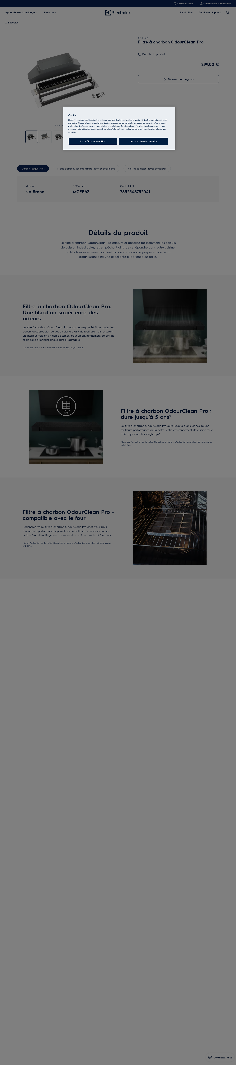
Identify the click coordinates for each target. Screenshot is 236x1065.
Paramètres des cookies (92, 141)
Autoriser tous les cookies (143, 141)
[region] (119, 128)
